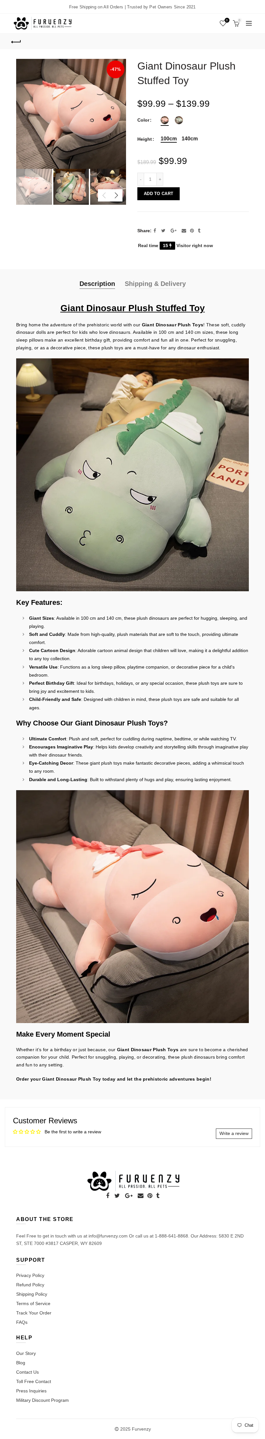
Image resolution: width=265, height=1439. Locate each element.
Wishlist (227, 20)
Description (97, 283)
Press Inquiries (31, 1390)
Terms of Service (33, 1303)
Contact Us (27, 1372)
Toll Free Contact (33, 1381)
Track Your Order (33, 1312)
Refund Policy (30, 1284)
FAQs (21, 1322)
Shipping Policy (31, 1294)
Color (143, 120)
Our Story (26, 1353)
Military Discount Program (42, 1400)
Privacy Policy (30, 1275)
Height (144, 139)
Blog (20, 1362)
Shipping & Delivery (155, 283)
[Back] (16, 41)
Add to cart (158, 193)
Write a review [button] (234, 1133)
